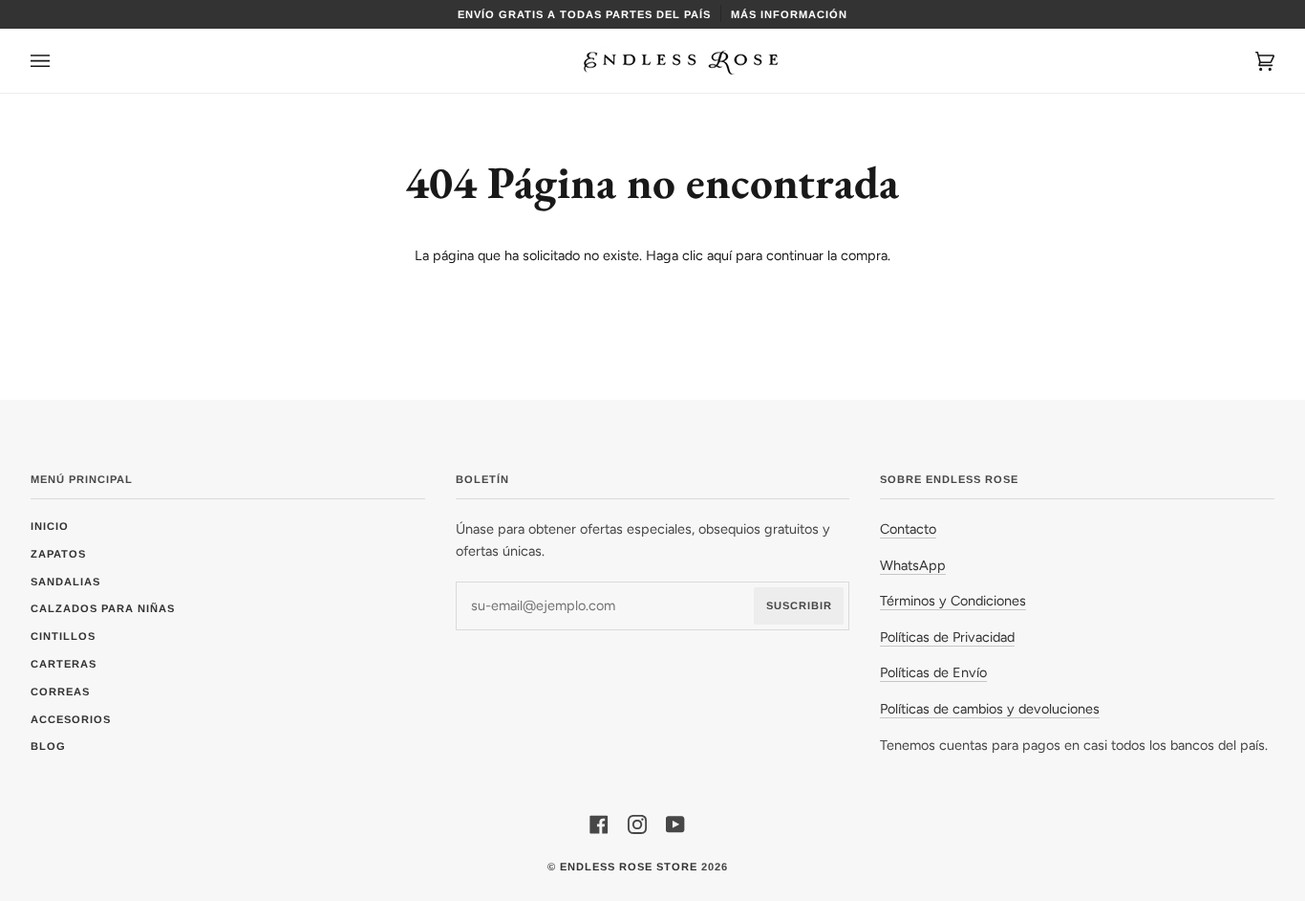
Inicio (50, 526)
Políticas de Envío (933, 672)
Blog (48, 746)
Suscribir (799, 605)
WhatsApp (913, 565)
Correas (60, 691)
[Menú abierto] (59, 61)
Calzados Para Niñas (103, 608)
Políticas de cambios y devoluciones (990, 708)
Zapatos (58, 554)
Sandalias (65, 581)
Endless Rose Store (628, 866)
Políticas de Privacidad (947, 637)
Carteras (63, 664)
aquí (719, 255)
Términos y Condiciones (953, 600)
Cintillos (63, 636)
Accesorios (71, 719)
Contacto (908, 529)
